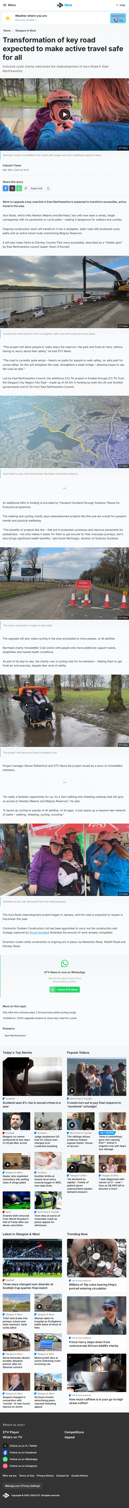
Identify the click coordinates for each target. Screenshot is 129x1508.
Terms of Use (26, 1475)
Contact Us (62, 1475)
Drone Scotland (39, 932)
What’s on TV (12, 1437)
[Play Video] (64, 114)
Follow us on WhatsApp (23, 1459)
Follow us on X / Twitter (23, 1445)
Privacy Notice (45, 1475)
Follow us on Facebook (23, 1452)
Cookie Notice (79, 1475)
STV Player (11, 1432)
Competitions (74, 1432)
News (7, 30)
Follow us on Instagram (23, 1465)
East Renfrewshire (15, 1035)
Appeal (69, 1437)
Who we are (9, 1475)
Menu (12, 5)
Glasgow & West (25, 30)
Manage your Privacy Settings (22, 1485)
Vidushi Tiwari (12, 165)
